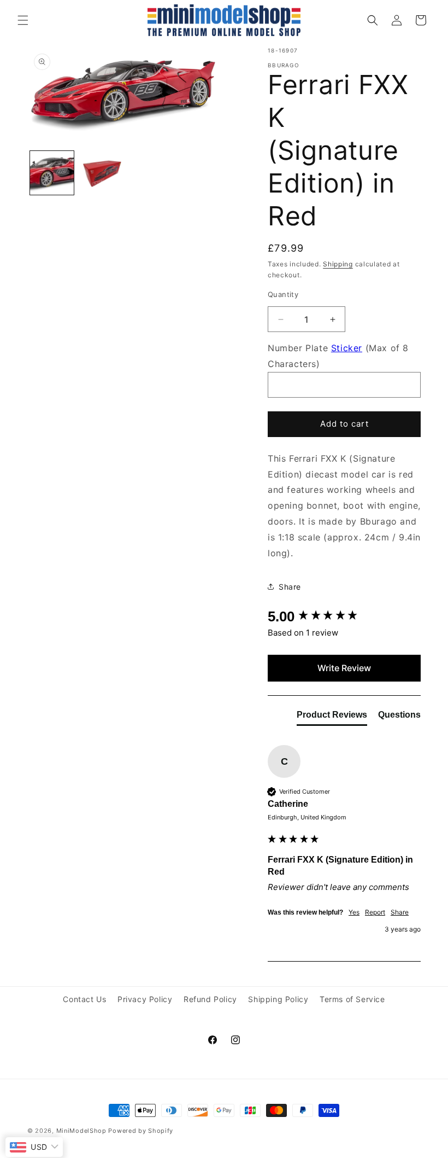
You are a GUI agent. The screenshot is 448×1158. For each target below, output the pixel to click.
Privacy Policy (144, 999)
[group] (344, 616)
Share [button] (290, 586)
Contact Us (84, 999)
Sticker (346, 347)
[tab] (332, 717)
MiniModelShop (81, 1130)
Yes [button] (354, 912)
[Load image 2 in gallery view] (101, 173)
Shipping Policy (278, 999)
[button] (23, 20)
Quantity (283, 294)
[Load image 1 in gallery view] (52, 173)
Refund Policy (210, 999)
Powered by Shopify (140, 1130)
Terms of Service (352, 999)
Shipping (338, 264)
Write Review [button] (344, 667)
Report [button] (375, 912)
